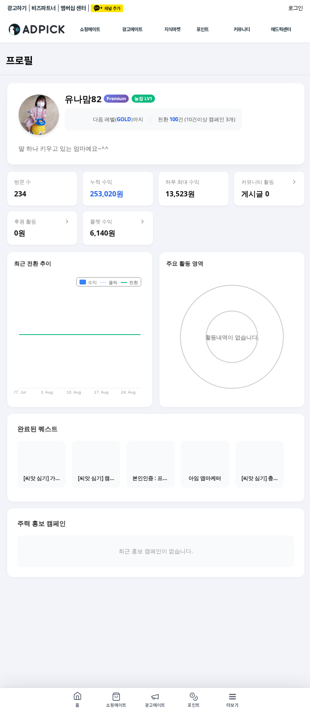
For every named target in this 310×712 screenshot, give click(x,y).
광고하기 (17, 8)
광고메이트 (132, 29)
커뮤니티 (242, 29)
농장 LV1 (143, 98)
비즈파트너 (43, 8)
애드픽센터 (281, 29)
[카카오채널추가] (107, 8)
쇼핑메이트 (90, 29)
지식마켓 (172, 29)
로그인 (295, 8)
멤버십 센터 (73, 8)
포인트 (203, 29)
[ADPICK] (43, 29)
